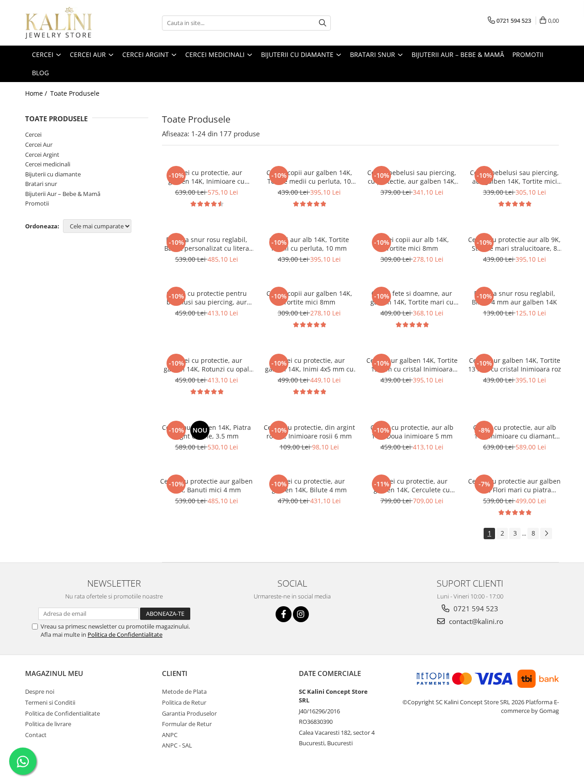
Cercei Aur (38, 144)
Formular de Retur (187, 724)
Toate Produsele (74, 93)
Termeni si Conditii (50, 702)
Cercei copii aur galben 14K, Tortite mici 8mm (309, 297)
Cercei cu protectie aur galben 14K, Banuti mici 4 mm (206, 485)
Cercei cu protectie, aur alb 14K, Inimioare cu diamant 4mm (514, 431)
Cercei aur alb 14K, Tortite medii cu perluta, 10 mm (309, 244)
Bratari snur (41, 184)
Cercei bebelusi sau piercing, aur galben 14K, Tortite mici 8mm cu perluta (514, 177)
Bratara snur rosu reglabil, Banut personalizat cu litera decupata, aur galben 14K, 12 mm (206, 244)
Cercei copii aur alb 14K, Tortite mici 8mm (412, 244)
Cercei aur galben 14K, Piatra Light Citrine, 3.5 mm (206, 431)
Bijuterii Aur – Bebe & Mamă (62, 194)
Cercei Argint (42, 154)
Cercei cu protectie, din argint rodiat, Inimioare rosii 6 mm (309, 431)
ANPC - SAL (177, 745)
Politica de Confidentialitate (125, 634)
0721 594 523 (475, 608)
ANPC (169, 735)
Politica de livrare (48, 724)
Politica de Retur (184, 702)
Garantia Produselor (189, 713)
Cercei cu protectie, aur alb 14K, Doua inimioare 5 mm (412, 431)
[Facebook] (284, 614)
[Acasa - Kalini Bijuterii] (70, 23)
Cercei (33, 134)
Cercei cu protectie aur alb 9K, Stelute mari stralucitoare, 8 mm (514, 244)
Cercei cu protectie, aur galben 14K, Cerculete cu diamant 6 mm (412, 485)
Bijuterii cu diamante (53, 174)
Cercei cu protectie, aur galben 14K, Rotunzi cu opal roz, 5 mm (206, 364)
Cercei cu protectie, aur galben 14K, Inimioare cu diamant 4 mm (206, 177)
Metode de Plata (184, 691)
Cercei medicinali (47, 164)
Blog (40, 72)
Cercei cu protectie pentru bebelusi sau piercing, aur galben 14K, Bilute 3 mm (207, 297)
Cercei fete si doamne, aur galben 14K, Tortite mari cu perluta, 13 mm (412, 297)
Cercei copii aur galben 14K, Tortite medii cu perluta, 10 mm (309, 177)
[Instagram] (301, 614)
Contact (36, 735)
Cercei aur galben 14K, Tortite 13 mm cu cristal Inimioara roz (514, 364)
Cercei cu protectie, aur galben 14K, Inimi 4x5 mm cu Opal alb (309, 364)
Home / (37, 93)
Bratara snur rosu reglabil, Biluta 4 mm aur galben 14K (514, 297)
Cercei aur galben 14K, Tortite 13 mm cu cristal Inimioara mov (412, 364)
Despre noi (39, 691)
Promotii (37, 203)
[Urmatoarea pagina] (546, 533)
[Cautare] (322, 23)
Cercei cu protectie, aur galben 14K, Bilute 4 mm (309, 485)
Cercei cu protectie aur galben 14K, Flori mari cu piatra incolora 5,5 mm (514, 485)
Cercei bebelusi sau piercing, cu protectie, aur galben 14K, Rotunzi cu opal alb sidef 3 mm (411, 177)
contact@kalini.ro (475, 621)
